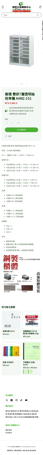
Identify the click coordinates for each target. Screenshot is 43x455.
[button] (2, 7)
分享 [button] (9, 136)
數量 (6, 119)
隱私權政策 (18, 450)
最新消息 (9, 430)
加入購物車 (21, 129)
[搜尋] (37, 15)
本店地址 (9, 432)
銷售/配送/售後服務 (29, 450)
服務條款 (10, 450)
